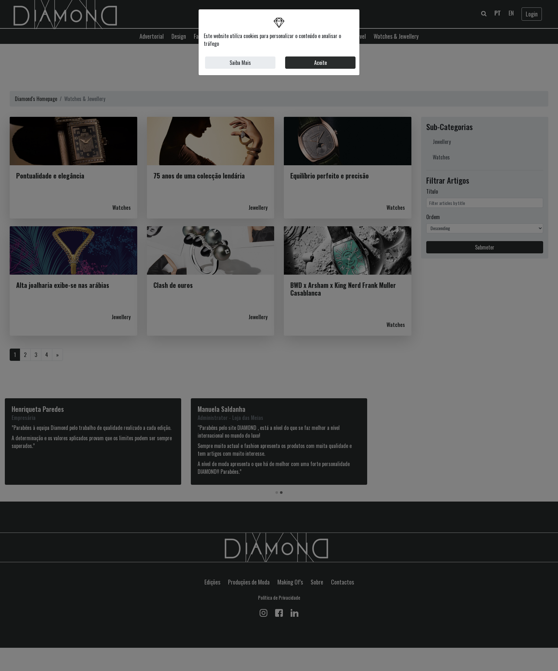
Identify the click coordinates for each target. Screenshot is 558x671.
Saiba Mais (240, 62)
